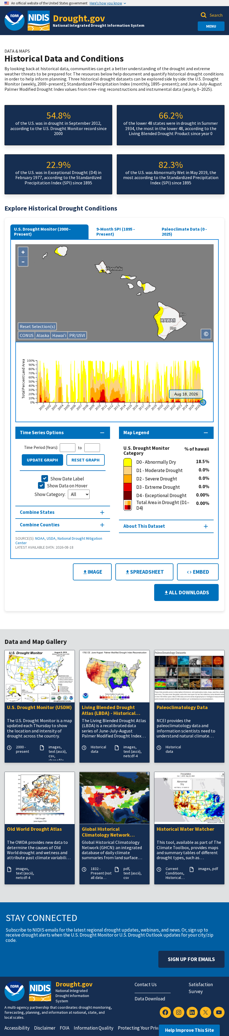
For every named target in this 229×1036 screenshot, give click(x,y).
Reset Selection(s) (37, 326)
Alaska (43, 335)
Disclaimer (44, 1028)
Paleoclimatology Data (182, 707)
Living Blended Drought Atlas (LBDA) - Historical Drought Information (108, 710)
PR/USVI (77, 335)
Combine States (37, 512)
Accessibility (17, 1028)
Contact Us (146, 984)
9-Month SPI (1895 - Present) (115, 231)
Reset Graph (85, 460)
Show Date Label (67, 479)
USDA (51, 538)
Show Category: (50, 494)
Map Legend (136, 432)
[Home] (39, 21)
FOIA (64, 1028)
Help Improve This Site (189, 1030)
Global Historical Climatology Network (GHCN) (106, 832)
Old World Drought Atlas (34, 829)
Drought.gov (79, 18)
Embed (200, 571)
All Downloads (189, 592)
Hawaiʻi (59, 335)
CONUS (27, 335)
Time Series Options (42, 432)
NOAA (40, 538)
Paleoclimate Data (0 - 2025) (184, 231)
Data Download (150, 999)
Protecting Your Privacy (141, 1028)
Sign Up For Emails (191, 959)
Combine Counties (39, 525)
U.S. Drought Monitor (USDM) (39, 707)
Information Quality (93, 1028)
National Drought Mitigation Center (58, 540)
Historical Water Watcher (185, 829)
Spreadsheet (147, 571)
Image (95, 571)
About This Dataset (144, 526)
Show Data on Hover (67, 486)
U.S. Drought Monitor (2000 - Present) (42, 231)
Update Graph (42, 460)
